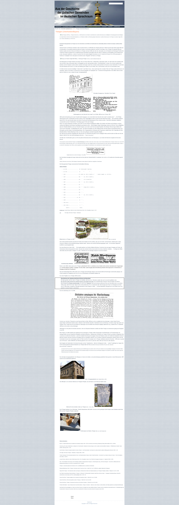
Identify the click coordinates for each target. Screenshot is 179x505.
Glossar (104, 26)
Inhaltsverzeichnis (80, 26)
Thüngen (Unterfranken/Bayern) (67, 32)
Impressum (117, 26)
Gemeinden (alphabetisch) (93, 26)
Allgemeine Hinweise (68, 26)
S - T (74, 28)
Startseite (58, 26)
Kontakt (110, 26)
